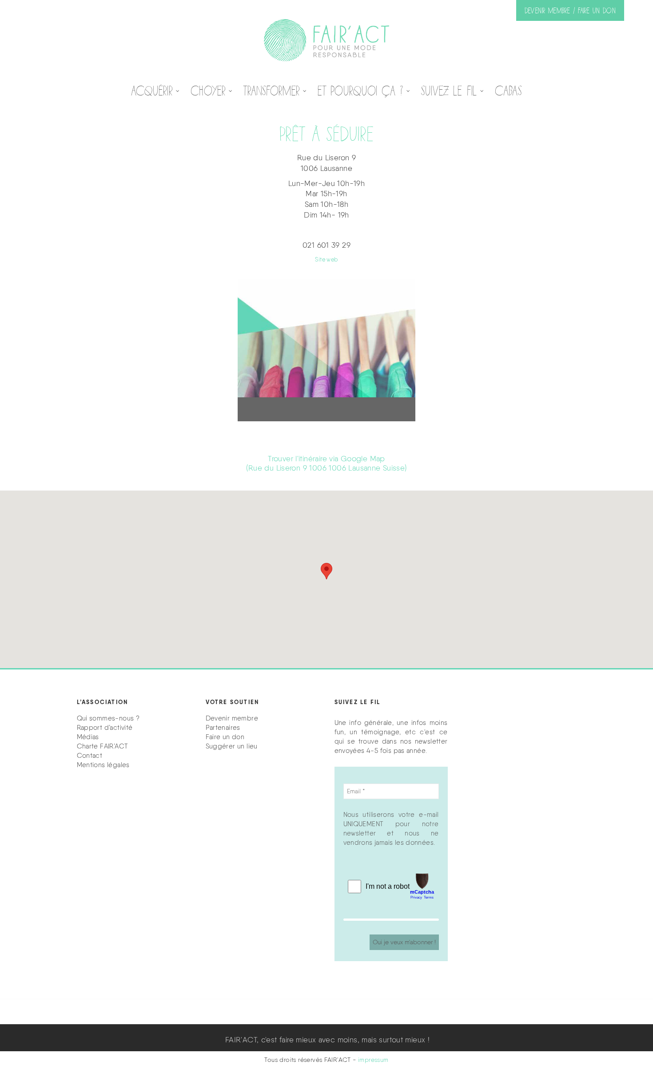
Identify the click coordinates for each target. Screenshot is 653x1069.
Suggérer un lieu (232, 746)
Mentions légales (103, 765)
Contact (90, 756)
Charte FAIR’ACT (102, 746)
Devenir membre (232, 718)
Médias (88, 737)
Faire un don (225, 737)
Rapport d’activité (105, 728)
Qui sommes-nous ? (108, 718)
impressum (373, 1060)
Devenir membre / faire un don (570, 10)
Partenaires (223, 728)
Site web (326, 259)
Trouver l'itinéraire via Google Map (326, 463)
